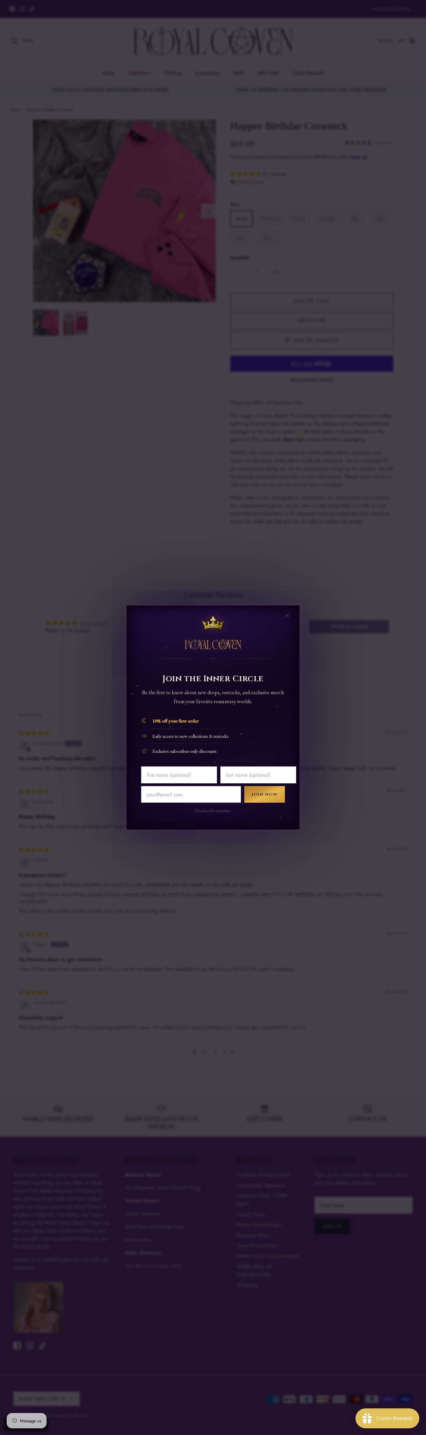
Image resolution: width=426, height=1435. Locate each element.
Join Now (265, 794)
